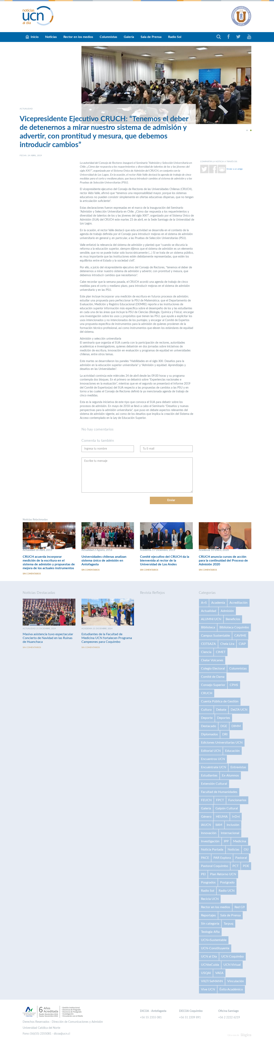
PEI (203, 874)
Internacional (230, 833)
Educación (232, 750)
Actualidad (208, 611)
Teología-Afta (210, 931)
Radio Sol (174, 37)
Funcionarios (237, 800)
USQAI (206, 973)
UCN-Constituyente (215, 948)
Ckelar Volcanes (212, 660)
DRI (224, 734)
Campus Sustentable (215, 635)
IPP (226, 841)
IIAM (218, 824)
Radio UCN (226, 890)
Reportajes (208, 915)
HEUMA (222, 816)
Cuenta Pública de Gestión (219, 701)
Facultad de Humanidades (219, 792)
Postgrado (227, 882)
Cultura (206, 709)
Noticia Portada (212, 849)
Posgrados (208, 882)
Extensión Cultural (214, 783)
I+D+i (236, 816)
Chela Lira (227, 643)
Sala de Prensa (151, 37)
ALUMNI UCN (211, 619)
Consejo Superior (213, 685)
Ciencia (206, 652)
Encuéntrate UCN (213, 767)
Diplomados (209, 734)
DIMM (236, 726)
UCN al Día (209, 956)
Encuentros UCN (213, 759)
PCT (235, 866)
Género (206, 816)
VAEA (219, 973)
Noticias (51, 37)
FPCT (220, 800)
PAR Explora (222, 857)
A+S (204, 602)
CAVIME (240, 635)
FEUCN (206, 800)
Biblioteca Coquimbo (234, 627)
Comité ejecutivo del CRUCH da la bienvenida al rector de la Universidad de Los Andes (164, 560)
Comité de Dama (212, 676)
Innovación (208, 833)
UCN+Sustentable (213, 940)
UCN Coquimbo (232, 956)
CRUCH (206, 693)
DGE (223, 726)
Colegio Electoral (213, 668)
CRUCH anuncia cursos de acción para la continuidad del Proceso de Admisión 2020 (223, 560)
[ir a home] (38, 16)
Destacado (208, 726)
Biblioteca (208, 627)
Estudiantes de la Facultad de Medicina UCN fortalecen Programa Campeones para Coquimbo (106, 638)
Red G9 (239, 907)
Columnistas (108, 37)
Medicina (239, 841)
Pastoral (241, 857)
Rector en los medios (78, 37)
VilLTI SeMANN (212, 981)
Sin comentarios (32, 574)
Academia (218, 602)
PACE (205, 857)
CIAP (242, 643)
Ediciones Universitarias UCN (222, 742)
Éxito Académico (231, 989)
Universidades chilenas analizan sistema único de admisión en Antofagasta (103, 560)
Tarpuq (228, 923)
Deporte (207, 717)
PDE (246, 866)
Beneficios (233, 619)
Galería (129, 37)
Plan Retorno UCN (223, 874)
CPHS (234, 685)
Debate (221, 709)
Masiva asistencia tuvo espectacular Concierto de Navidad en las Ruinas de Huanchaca (48, 638)
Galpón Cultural (226, 808)
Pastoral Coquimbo (214, 866)
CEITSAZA (208, 643)
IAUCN (206, 824)
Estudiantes (209, 775)
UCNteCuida (210, 964)
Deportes (223, 717)
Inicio (35, 37)
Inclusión (233, 824)
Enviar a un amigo (235, 169)
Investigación (210, 841)
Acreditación (238, 602)
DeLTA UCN (239, 709)
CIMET (220, 652)
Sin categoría (210, 923)
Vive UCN (208, 989)
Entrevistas (238, 767)
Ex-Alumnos (230, 775)
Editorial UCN (211, 750)
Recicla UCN (210, 899)
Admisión (227, 611)
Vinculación (235, 981)
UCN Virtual (232, 964)
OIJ (246, 849)
